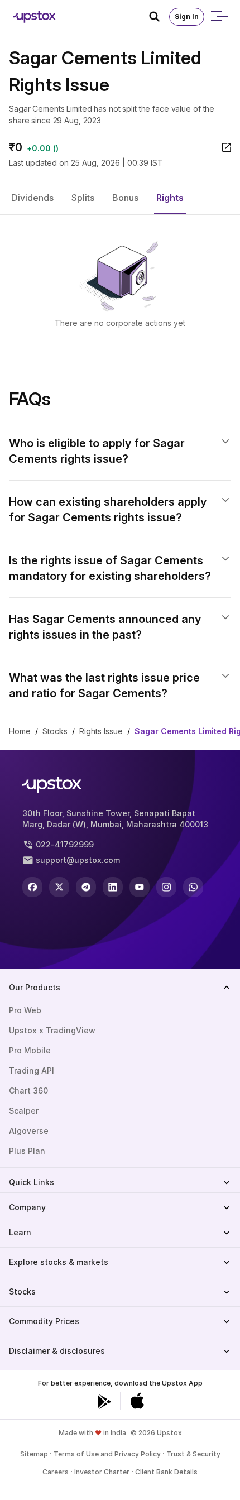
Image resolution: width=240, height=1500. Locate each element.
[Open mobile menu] (219, 17)
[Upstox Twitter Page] (59, 887)
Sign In (187, 16)
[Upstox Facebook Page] (32, 887)
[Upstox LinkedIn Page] (113, 887)
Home (20, 731)
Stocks (55, 731)
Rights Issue (101, 731)
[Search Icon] (159, 16)
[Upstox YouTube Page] (139, 887)
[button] (32, 197)
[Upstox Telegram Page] (86, 887)
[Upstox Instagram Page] (166, 887)
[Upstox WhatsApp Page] (193, 887)
